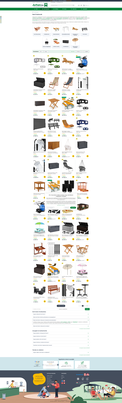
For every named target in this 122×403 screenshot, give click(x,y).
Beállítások (67, 207)
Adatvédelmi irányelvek (61, 205)
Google (48, 203)
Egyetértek (73, 207)
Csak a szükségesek (50, 207)
